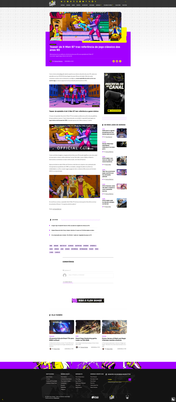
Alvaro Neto (108, 164)
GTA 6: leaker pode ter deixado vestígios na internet (108, 202)
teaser (91, 249)
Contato (48, 379)
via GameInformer (56, 209)
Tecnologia (51, 336)
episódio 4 (93, 245)
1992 (51, 245)
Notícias (63, 5)
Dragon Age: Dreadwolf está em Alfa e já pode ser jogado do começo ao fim (70, 225)
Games (73, 5)
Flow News (93, 381)
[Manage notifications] (2, 399)
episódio (85, 245)
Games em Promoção (81, 383)
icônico (56, 249)
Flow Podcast (93, 376)
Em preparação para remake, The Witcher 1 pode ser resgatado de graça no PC (71, 235)
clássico (70, 245)
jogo (62, 249)
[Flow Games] (52, 3)
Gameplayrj (63, 383)
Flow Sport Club (94, 379)
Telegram (63, 389)
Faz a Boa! (78, 385)
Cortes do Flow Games (66, 379)
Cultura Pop (85, 5)
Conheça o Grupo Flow (51, 383)
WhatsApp (63, 387)
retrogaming (83, 249)
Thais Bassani (108, 136)
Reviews (68, 5)
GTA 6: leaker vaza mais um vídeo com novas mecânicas (107, 160)
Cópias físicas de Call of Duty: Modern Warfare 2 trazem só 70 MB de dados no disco (72, 230)
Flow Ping (124, 5)
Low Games (91, 5)
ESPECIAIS (98, 5)
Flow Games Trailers (66, 381)
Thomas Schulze (84, 347)
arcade (56, 245)
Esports (78, 5)
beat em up (63, 245)
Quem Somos (49, 376)
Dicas (103, 129)
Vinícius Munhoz (58, 61)
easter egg (78, 245)
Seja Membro (79, 387)
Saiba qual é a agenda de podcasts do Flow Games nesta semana (108, 132)
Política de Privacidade (51, 381)
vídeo (96, 249)
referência (74, 249)
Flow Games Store (80, 376)
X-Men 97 (61, 74)
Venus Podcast (93, 387)
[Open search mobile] (126, 2)
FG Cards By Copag (108, 5)
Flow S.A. (92, 383)
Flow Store (117, 5)
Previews (104, 336)
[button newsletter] (129, 379)
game (51, 249)
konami (67, 249)
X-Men (51, 252)
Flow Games (64, 376)
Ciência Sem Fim (94, 385)
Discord (63, 385)
